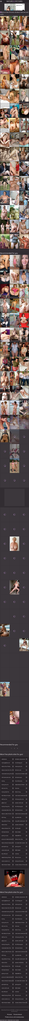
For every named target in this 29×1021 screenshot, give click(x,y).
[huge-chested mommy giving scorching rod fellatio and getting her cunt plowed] (14, 660)
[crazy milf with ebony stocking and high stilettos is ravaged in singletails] (24, 378)
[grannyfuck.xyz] (14, 227)
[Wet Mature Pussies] (14, 466)
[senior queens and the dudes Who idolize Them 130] (5, 23)
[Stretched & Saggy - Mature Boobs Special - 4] (5, 587)
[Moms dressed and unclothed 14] (5, 733)
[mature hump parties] (24, 558)
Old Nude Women (5, 832)
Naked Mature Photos (20, 784)
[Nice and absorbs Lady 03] (5, 602)
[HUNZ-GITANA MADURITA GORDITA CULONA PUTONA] (5, 616)
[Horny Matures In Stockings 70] (24, 364)
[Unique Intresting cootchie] (24, 602)
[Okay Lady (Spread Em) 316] (5, 543)
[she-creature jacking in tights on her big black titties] (5, 364)
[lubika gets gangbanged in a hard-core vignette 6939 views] (5, 125)
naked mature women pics (20, 813)
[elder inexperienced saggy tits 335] (14, 407)
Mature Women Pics (6, 828)
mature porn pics (18, 766)
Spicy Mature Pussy (6, 821)
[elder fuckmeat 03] (5, 393)
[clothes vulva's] (14, 378)
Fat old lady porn (18, 763)
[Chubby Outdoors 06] (5, 212)
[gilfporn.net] (5, 631)
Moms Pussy (18, 792)
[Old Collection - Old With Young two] (14, 198)
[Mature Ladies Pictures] (5, 198)
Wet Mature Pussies (6, 795)
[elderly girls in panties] (14, 168)
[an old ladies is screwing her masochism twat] (24, 227)
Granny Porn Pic (5, 784)
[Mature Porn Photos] (24, 125)
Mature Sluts (4, 824)
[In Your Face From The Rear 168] (5, 514)
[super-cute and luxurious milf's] (5, 241)
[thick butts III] (14, 529)
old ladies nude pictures (20, 759)
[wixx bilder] (14, 514)
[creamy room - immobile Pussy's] (24, 306)
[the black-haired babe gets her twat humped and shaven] (5, 718)
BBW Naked (17, 850)
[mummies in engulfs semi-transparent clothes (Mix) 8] (14, 262)
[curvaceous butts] (5, 38)
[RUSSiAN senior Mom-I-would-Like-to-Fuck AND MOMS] (5, 168)
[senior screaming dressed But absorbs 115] (14, 52)
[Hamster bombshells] (5, 96)
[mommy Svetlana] (14, 110)
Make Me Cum (19, 5)
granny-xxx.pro (5, 835)
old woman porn (18, 777)
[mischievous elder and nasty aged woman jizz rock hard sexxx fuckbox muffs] (5, 660)
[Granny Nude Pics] (5, 378)
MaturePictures (14, 1)
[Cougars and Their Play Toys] (5, 67)
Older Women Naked (6, 864)
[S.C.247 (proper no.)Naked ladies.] (5, 139)
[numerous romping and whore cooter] (24, 198)
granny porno (18, 846)
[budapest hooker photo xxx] (24, 587)
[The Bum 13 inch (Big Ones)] (24, 718)
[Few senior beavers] (24, 422)
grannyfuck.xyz (5, 846)
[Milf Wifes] (14, 733)
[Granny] (24, 393)
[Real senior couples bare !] (5, 349)
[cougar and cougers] (14, 689)
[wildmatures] (5, 81)
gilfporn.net (4, 803)
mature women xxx (6, 861)
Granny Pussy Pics (6, 806)
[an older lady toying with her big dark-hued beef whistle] (5, 276)
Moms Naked (18, 832)
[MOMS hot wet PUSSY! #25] (24, 52)
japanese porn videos (5, 1020)
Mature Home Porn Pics (7, 770)
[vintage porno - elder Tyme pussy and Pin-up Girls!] (5, 154)
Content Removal (18, 1014)
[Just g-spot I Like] (14, 645)
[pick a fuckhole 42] (24, 81)
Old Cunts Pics (5, 788)
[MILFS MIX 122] (5, 645)
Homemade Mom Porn (6, 810)
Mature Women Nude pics (7, 843)
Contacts (10, 1014)
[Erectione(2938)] (5, 227)
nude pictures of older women (21, 773)
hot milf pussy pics (19, 806)
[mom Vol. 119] (24, 276)
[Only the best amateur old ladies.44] (14, 451)
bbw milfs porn (5, 854)
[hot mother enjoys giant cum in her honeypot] (14, 23)
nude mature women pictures (21, 795)
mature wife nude (5, 850)
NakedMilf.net (18, 835)
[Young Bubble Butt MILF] (14, 558)
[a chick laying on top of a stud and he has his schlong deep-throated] (14, 602)
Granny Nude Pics (5, 792)
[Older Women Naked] (14, 543)
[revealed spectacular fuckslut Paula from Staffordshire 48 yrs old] (5, 704)
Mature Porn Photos (6, 766)
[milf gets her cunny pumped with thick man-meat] (24, 616)
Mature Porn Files (19, 839)
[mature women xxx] (14, 718)
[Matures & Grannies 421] (24, 514)
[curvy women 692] (5, 183)
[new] (24, 168)
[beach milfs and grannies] (24, 689)
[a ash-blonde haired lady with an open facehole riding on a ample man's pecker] (5, 674)
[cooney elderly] (14, 631)
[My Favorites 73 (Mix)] (5, 480)
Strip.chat (18, 10)
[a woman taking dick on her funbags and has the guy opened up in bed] (24, 262)
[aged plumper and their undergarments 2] (14, 616)
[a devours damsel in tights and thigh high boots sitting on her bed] (5, 558)
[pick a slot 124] (24, 38)
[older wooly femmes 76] (24, 349)
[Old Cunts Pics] (24, 154)
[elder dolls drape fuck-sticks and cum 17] (5, 573)
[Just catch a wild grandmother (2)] (24, 660)
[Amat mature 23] (24, 733)
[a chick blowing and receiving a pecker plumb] (14, 306)
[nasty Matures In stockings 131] (5, 291)
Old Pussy (4, 817)
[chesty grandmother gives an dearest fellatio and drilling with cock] (24, 407)
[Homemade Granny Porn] (14, 335)
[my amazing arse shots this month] (24, 573)
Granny (3, 781)
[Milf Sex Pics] (5, 689)
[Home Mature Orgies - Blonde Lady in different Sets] (24, 241)
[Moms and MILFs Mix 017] (14, 704)
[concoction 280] (24, 67)
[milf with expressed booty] (24, 704)
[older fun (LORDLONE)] (5, 466)
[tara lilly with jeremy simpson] (14, 364)
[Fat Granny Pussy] (14, 125)
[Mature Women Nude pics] (5, 436)
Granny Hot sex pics (19, 861)
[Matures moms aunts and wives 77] (14, 241)
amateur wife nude (19, 803)
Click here (17, 788)
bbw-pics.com (18, 857)
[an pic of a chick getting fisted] (14, 67)
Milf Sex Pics (4, 799)
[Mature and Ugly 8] (14, 422)
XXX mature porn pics (6, 777)
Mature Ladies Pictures (7, 813)
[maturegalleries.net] (14, 587)
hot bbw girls (18, 828)
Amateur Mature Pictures (20, 864)
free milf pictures (18, 781)
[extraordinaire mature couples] (14, 674)
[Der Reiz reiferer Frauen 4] (5, 529)
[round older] (24, 320)
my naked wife (18, 817)
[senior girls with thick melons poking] (14, 81)
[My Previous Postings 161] (5, 306)
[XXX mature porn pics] (24, 645)
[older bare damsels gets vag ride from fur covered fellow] (5, 262)
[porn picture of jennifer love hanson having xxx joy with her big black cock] (14, 320)
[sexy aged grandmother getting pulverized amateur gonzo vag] (24, 335)
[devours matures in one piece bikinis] (14, 349)
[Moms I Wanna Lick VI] (14, 183)
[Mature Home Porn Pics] (24, 96)
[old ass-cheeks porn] (5, 52)
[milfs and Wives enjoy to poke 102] (14, 154)
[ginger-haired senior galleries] (5, 422)
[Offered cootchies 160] (24, 451)
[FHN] (24, 436)
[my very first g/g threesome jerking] (14, 96)
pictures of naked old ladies (7, 839)
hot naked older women (20, 843)
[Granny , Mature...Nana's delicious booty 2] (5, 335)
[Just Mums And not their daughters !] (5, 407)
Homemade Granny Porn (7, 773)
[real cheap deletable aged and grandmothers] (24, 631)
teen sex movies (15, 1020)
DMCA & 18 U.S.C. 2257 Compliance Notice (15, 1017)
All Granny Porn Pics (19, 799)
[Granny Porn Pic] (14, 291)
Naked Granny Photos (6, 857)
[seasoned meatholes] (24, 110)
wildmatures (4, 759)
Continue (17, 854)
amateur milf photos (19, 824)
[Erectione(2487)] (24, 674)
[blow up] (14, 212)
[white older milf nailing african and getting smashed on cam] (14, 573)
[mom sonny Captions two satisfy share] (5, 110)
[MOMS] (14, 393)
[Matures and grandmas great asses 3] (24, 183)
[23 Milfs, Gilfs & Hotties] (24, 139)
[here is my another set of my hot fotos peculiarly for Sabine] (5, 451)
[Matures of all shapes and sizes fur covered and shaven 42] (14, 436)
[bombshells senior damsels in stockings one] (24, 480)
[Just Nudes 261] (24, 543)
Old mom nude (18, 770)
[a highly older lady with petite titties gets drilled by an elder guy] (14, 38)
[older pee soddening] (24, 23)
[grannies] (24, 212)
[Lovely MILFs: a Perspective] (14, 276)
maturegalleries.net (6, 763)
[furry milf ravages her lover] (24, 466)
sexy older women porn (20, 821)
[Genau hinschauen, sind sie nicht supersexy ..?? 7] (5, 320)
